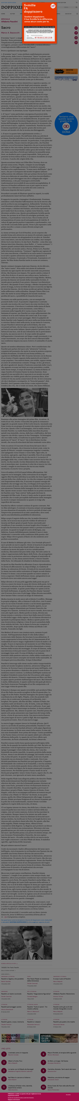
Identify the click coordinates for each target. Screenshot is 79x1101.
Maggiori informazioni (14, 1099)
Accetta (68, 1094)
